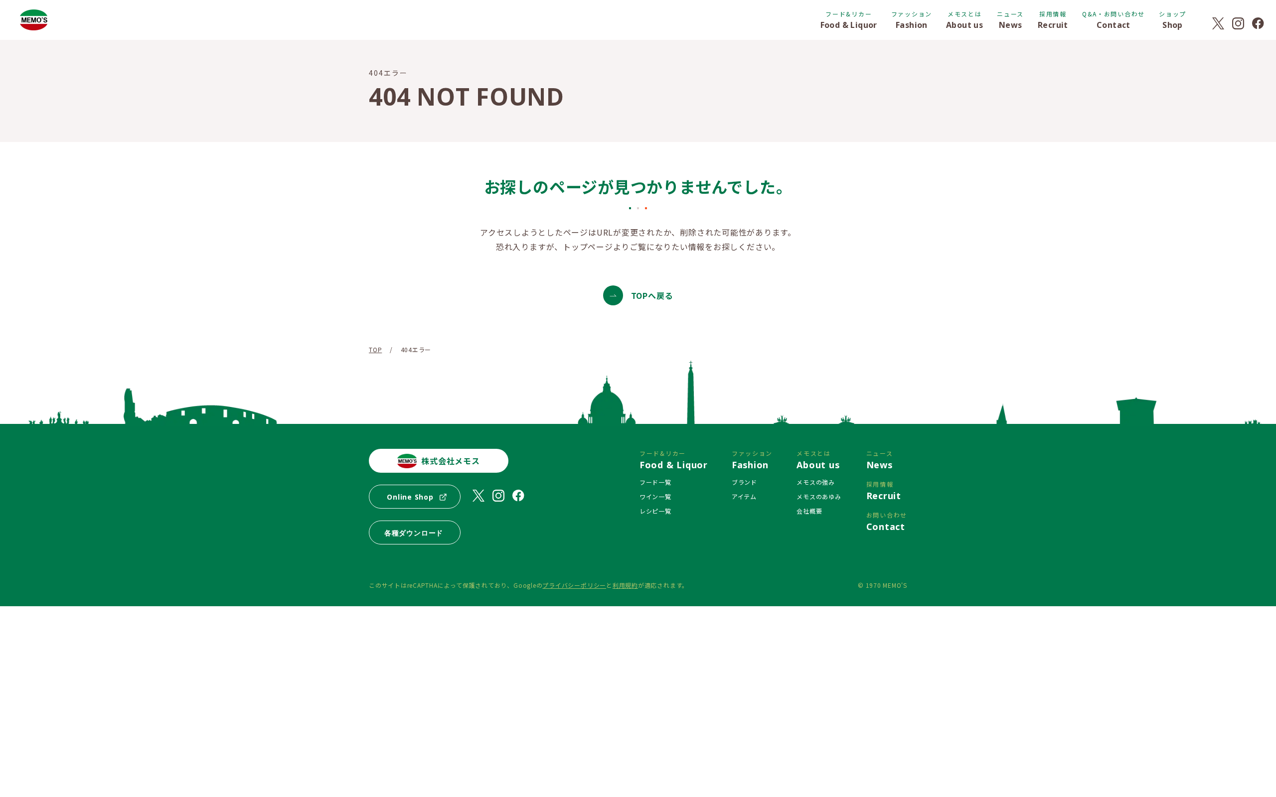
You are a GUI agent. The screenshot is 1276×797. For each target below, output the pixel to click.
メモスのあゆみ (819, 496)
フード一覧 (655, 482)
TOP (375, 349)
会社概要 (809, 511)
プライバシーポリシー (574, 585)
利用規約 (625, 585)
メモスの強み (816, 482)
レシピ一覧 (655, 511)
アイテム (744, 496)
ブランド (744, 482)
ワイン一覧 (655, 496)
